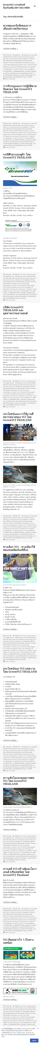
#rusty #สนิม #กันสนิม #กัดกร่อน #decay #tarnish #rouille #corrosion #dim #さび (20, 57)
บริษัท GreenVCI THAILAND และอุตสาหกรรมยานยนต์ (15, 310)
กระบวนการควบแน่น (17, 70)
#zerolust (13, 59)
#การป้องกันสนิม (25, 280)
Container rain (22, 64)
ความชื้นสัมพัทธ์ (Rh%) (18, 71)
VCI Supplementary (8, 276)
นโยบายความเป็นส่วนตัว (17, 1033)
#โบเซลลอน (25, 62)
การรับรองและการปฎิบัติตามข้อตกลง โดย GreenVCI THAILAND (20, 89)
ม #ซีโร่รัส (29, 77)
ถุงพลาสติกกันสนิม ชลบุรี (25, 73)
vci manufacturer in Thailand (26, 68)
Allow (34, 1040)
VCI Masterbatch (31, 274)
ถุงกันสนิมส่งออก (14, 73)
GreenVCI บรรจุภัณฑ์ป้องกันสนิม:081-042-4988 (16, 6)
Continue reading (10, 48)
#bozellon (26, 55)
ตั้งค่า (3, 1036)
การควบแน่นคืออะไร (29, 70)
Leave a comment (10, 79)
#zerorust (19, 59)
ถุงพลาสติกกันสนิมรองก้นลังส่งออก (18, 74)
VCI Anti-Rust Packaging (15, 66)
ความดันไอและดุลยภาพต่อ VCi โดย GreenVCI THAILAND (18, 781)
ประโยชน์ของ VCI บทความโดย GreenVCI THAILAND (20, 670)
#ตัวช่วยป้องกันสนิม (26, 60)
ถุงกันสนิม (27, 71)
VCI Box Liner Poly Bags (29, 66)
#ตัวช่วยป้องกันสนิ (16, 60)
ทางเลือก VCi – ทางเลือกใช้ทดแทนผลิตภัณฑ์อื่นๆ (19, 548)
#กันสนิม (25, 59)
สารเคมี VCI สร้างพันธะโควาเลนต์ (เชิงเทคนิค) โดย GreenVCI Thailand (20, 872)
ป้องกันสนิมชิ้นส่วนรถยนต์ (19, 77)
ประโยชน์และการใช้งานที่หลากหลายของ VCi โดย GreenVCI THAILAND (18, 417)
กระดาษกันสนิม (7, 70)
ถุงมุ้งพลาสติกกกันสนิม (26, 75)
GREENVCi (17, 55)
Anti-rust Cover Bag (23, 283)
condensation (13, 64)
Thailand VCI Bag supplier (27, 285)
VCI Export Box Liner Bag (10, 68)
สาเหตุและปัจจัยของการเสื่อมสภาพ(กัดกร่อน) (17, 27)
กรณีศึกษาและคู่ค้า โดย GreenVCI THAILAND (17, 156)
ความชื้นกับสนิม (7, 71)
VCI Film (23, 274)
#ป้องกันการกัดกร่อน (8, 62)
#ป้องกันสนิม (18, 62)
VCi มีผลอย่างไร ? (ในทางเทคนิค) (18, 941)
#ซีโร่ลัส (8, 60)
